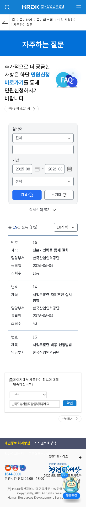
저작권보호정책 (45, 443)
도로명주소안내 (39, 454)
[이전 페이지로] (5, 22)
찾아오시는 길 (14, 454)
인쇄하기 (67, 419)
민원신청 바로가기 (19, 108)
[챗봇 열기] (71, 486)
